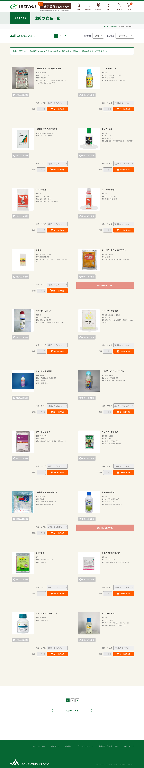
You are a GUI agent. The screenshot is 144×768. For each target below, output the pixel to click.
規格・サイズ (41, 103)
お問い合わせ (129, 746)
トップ (106, 26)
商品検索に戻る (72, 710)
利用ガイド (55, 746)
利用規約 (68, 746)
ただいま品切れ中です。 (105, 285)
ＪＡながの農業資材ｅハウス (35, 763)
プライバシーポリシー (85, 746)
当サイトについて (39, 746)
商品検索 (114, 26)
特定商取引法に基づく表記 (108, 746)
